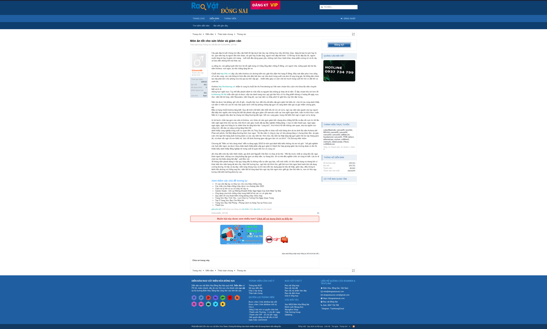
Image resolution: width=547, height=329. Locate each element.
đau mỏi (257, 209)
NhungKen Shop (291, 310)
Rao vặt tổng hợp (292, 285)
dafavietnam (328, 139)
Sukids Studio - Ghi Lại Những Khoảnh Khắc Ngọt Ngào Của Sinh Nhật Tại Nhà (248, 191)
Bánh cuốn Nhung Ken (294, 307)
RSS (354, 326)
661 (205, 85)
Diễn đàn (214, 18)
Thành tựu (219, 205)
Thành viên (230, 18)
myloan (337, 139)
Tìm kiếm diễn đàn (201, 25)
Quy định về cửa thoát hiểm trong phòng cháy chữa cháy (239, 196)
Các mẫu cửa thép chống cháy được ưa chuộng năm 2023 (239, 186)
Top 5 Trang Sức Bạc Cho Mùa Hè (229, 200)
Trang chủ (199, 18)
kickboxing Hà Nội (219, 94)
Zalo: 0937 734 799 (331, 305)
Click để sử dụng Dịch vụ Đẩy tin (274, 219)
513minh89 (225, 45)
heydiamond (328, 137)
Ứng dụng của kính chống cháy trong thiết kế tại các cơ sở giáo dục (243, 193)
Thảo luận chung (255, 293)
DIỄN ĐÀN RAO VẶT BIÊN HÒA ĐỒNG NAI (213, 281)
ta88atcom (345, 135)
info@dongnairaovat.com (333, 291)
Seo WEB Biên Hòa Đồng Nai (297, 304)
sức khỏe (245, 209)
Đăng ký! (339, 45)
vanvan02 (336, 135)
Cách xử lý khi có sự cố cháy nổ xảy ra (231, 189)
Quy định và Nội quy (315, 326)
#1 (318, 213)
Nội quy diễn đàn (256, 288)
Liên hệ (327, 326)
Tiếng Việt (302, 326)
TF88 (345, 137)
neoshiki (348, 130)
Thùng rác (207, 45)
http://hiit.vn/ (225, 74)
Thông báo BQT (255, 285)
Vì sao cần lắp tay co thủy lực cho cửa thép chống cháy (238, 184)
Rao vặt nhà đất (291, 288)
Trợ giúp (335, 326)
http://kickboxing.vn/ (226, 87)
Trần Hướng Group (292, 312)
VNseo (346, 142)
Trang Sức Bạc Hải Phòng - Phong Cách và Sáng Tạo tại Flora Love (243, 203)
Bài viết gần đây (221, 25)
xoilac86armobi (329, 130)
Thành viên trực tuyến (336, 124)
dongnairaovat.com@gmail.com (336, 295)
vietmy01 (327, 142)
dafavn (351, 137)
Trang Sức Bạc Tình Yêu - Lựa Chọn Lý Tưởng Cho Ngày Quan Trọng (244, 198)
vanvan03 (327, 135)
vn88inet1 (345, 139)
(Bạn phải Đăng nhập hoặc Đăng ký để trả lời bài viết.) (300, 253)
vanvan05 (334, 132)
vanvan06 (341, 130)
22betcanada (337, 142)
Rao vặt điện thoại (292, 293)
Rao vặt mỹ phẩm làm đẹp (296, 291)
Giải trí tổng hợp (291, 296)
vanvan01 (338, 137)
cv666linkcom (329, 144)
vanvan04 (343, 132)
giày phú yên (217, 209)
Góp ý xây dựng (255, 291)
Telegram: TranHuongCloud (333, 309)
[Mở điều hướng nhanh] (353, 34)
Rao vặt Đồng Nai (330, 302)
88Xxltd (326, 132)
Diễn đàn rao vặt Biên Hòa (212, 326)
